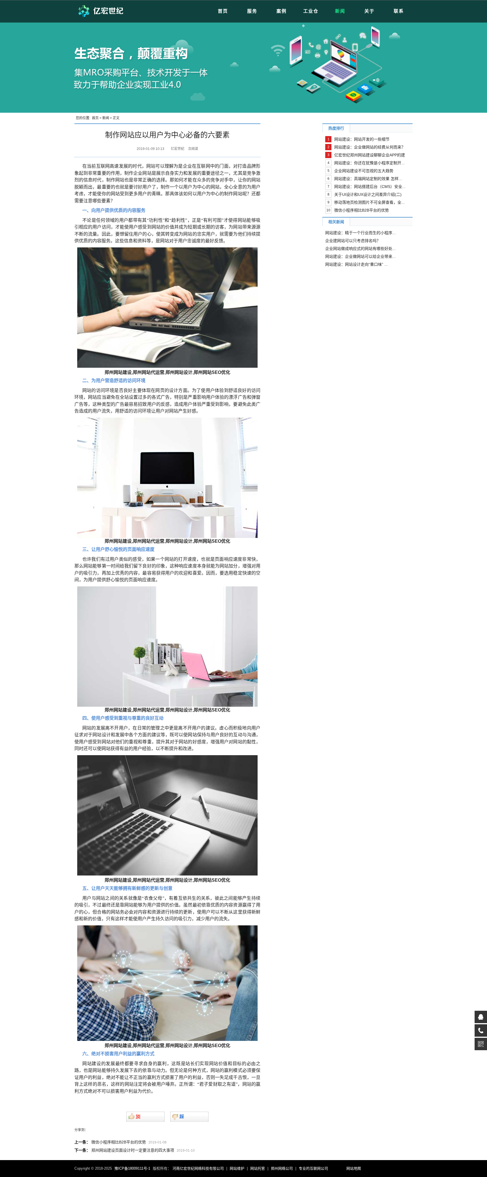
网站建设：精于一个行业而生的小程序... (360, 232)
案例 (281, 11)
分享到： (81, 1130)
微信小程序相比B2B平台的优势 (118, 1142)
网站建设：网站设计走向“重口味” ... (356, 264)
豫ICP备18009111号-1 (132, 1168)
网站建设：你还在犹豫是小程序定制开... (369, 163)
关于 (369, 11)
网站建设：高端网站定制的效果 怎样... (368, 178)
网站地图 (353, 1168)
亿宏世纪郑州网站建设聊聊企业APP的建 (369, 155)
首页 (223, 11)
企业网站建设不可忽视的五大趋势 (363, 171)
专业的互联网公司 (313, 1168)
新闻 (340, 11)
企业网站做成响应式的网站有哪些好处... (360, 248)
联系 (399, 11)
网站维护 (237, 1168)
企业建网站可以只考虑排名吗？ (352, 240)
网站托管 (257, 1168)
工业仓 (310, 11)
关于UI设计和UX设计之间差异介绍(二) (368, 194)
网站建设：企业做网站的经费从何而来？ (369, 147)
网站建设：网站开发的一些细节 (361, 139)
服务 (252, 11)
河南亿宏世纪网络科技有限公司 (198, 1168)
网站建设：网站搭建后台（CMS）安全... (370, 186)
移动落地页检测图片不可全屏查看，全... (369, 202)
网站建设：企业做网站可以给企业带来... (360, 256)
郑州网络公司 (282, 1168)
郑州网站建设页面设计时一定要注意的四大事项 (132, 1150)
